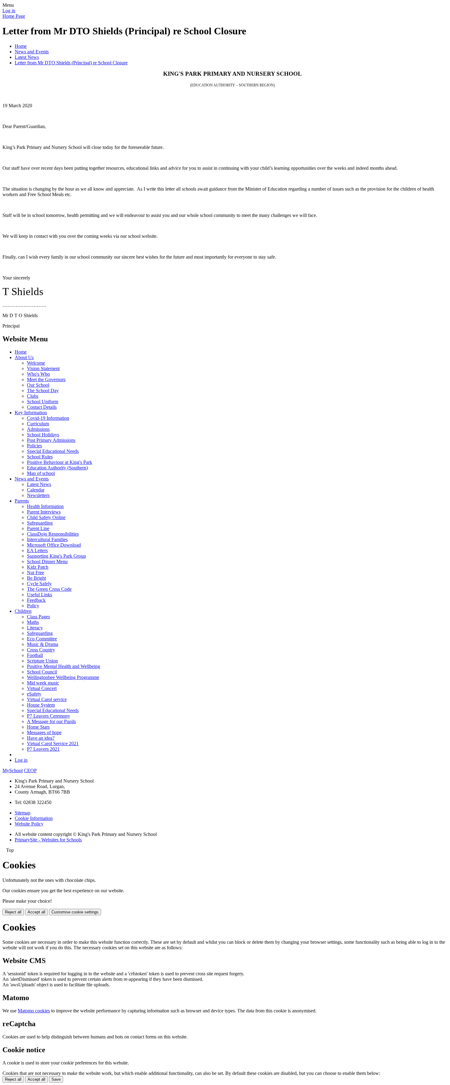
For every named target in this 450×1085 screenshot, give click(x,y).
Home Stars (38, 727)
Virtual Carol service (47, 699)
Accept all (36, 912)
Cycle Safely (39, 583)
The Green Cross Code (49, 589)
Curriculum (38, 423)
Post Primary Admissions (51, 440)
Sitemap (22, 812)
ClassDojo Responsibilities (53, 534)
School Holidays (43, 434)
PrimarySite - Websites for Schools (48, 839)
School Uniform (42, 401)
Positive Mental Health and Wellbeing (63, 666)
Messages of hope (44, 732)
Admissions (38, 429)
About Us (24, 357)
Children (23, 611)
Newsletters (38, 495)
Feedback (36, 600)
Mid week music (43, 682)
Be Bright (36, 578)
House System (41, 705)
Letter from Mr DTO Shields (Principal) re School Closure (71, 62)
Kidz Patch (37, 567)
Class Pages (38, 616)
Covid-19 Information (48, 418)
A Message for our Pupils (51, 721)
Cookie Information (34, 818)
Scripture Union (42, 660)
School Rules (40, 456)
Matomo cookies (34, 1010)
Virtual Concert (42, 688)
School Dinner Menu (47, 561)
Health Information (45, 506)
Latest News (27, 57)
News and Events (32, 51)
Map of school (41, 473)
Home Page (13, 16)
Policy (33, 605)
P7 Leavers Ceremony (48, 716)
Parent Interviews (44, 511)
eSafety (34, 693)
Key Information (31, 412)
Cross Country (41, 649)
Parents (22, 500)
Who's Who (38, 374)
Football (35, 655)
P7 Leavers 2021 (43, 749)
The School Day (43, 390)
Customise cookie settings (75, 912)
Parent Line (38, 528)
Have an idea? (40, 738)
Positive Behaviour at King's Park (59, 462)
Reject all (13, 912)
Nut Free (35, 572)
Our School (38, 385)
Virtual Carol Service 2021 (53, 743)
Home (21, 46)
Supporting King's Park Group (56, 556)
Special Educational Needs (53, 451)
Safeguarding (40, 522)
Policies (34, 445)
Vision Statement (43, 368)
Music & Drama (42, 644)
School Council (42, 671)
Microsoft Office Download (54, 545)
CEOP (30, 770)
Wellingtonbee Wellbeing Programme (63, 677)
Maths (33, 622)
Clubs (32, 396)
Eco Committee (42, 638)
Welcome (36, 363)
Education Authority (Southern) (57, 467)
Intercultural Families (47, 539)
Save (56, 1079)
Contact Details (42, 407)
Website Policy (29, 823)
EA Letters (37, 550)
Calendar (35, 489)
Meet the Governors (46, 379)
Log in (8, 10)
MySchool (12, 770)
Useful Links (39, 594)
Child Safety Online (46, 517)
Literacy (35, 627)
